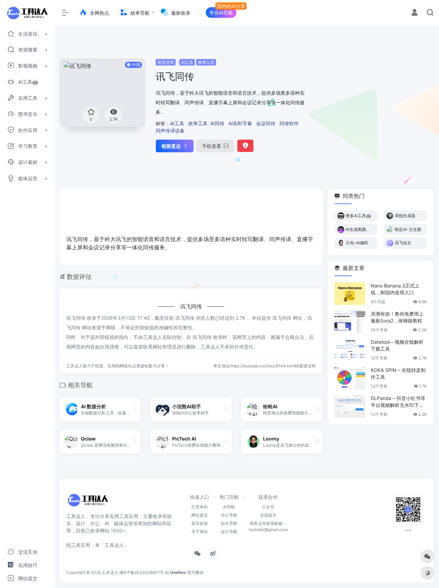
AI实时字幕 (240, 123)
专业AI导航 (221, 12)
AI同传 (217, 123)
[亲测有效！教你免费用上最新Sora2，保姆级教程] (349, 321)
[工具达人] (87, 502)
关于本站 (199, 531)
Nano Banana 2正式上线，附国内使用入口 (395, 289)
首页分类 (165, 62)
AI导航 (229, 506)
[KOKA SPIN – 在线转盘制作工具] (349, 378)
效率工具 (206, 62)
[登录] (414, 13)
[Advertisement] (375, 106)
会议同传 (265, 123)
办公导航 (229, 515)
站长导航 (229, 523)
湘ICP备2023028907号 (141, 572)
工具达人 (110, 572)
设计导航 (229, 531)
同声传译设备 (170, 130)
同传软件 (289, 123)
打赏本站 (199, 506)
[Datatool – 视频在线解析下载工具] (349, 350)
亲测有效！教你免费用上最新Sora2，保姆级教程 (397, 317)
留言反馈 (199, 523)
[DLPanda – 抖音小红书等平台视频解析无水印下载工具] (349, 406)
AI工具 (187, 62)
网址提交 (199, 515)
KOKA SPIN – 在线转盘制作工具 (398, 373)
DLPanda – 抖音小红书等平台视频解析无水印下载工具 (398, 402)
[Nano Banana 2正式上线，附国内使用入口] (349, 293)
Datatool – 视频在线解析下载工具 (397, 345)
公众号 (268, 506)
